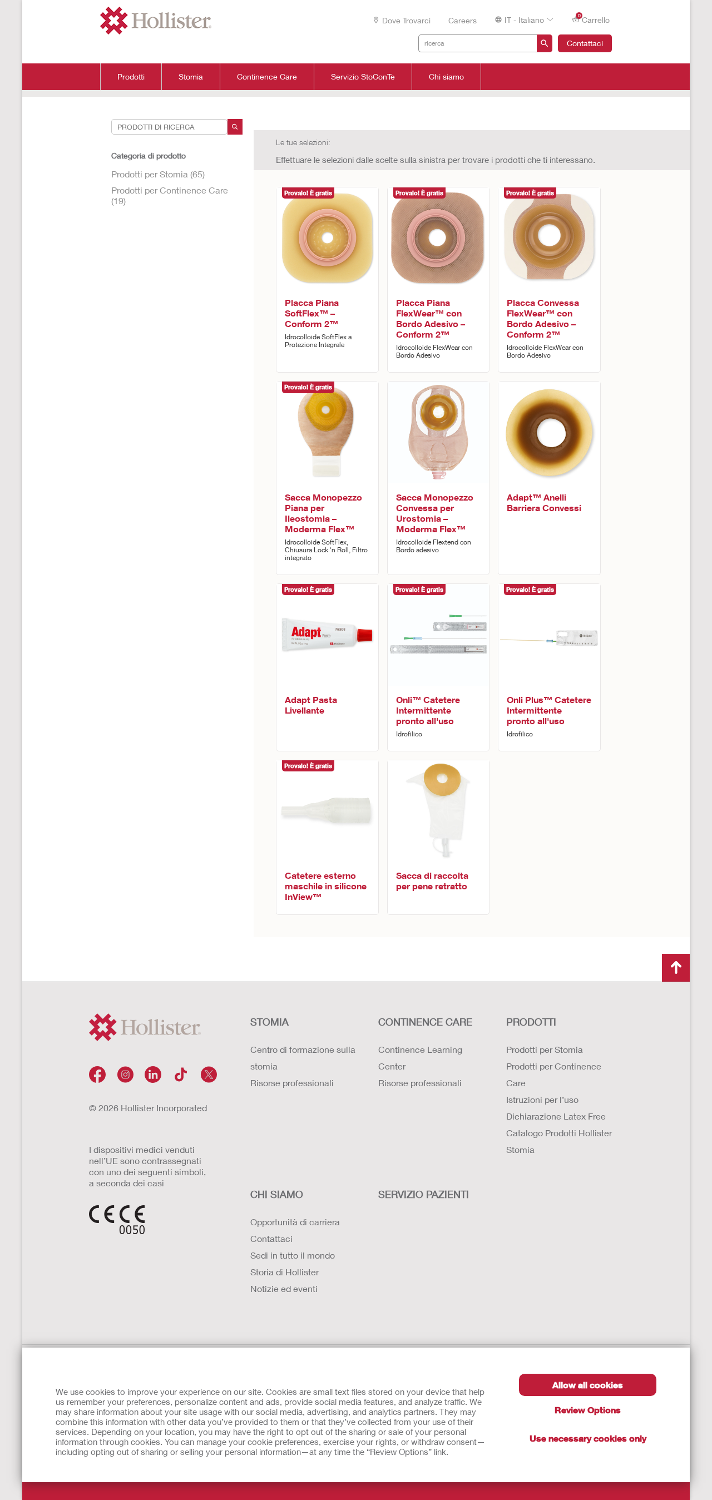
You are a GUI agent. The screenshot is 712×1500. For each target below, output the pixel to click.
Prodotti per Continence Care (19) (169, 195)
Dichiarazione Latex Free (556, 1116)
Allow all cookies (587, 1384)
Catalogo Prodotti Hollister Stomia (559, 1141)
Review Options (588, 1409)
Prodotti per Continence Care (553, 1074)
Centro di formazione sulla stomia (302, 1057)
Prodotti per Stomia (544, 1049)
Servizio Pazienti (423, 1194)
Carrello (594, 18)
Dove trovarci (406, 20)
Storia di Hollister (284, 1271)
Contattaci (585, 43)
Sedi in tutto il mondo (292, 1255)
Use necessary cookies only (588, 1438)
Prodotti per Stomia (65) (158, 174)
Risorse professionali (292, 1082)
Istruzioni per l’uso (542, 1099)
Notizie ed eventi (284, 1288)
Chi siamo (446, 76)
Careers (462, 20)
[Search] (235, 127)
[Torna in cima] (676, 968)
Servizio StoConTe (363, 76)
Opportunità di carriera (295, 1221)
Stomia (191, 76)
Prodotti (131, 76)
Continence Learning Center (420, 1057)
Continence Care (267, 76)
